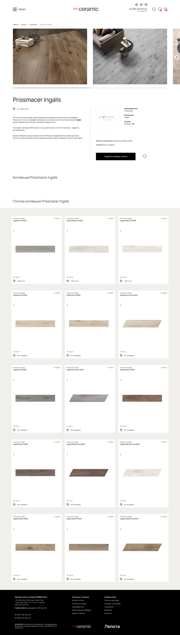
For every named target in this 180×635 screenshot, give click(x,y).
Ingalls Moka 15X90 (20, 444)
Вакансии (108, 610)
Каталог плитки (78, 600)
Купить (44, 249)
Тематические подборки (81, 610)
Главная (15, 25)
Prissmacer (33, 25)
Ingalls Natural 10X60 (74, 220)
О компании (109, 607)
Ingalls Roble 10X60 (20, 519)
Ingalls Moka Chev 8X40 (75, 444)
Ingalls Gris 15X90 (20, 220)
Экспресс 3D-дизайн (112, 603)
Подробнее (28, 249)
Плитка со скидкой (79, 603)
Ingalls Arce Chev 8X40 (129, 295)
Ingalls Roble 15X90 (73, 519)
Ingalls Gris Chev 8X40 (75, 369)
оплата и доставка (75, 138)
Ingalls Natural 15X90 (128, 220)
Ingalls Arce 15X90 (73, 295)
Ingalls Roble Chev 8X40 (129, 519)
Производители (78, 607)
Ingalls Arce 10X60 (20, 295)
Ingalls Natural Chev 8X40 (130, 444)
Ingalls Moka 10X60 (127, 369)
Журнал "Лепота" (78, 613)
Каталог (24, 25)
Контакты (108, 613)
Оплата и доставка (111, 600)
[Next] (176, 57)
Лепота (112, 626)
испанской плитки (64, 117)
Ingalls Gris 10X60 (20, 369)
